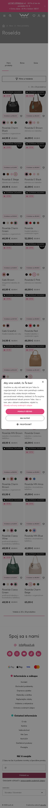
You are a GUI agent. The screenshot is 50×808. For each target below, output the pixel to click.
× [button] (43, 382)
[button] (24, 424)
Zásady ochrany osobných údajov (18, 405)
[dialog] (24, 404)
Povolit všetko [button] (25, 411)
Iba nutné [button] (25, 418)
